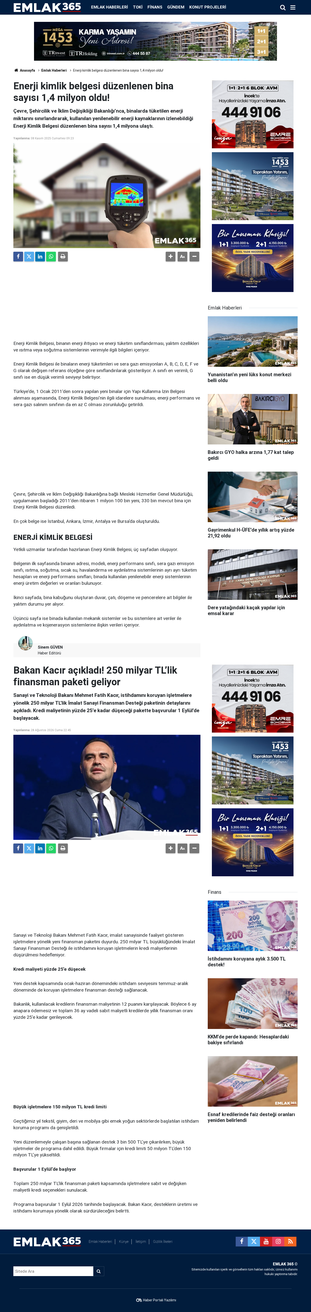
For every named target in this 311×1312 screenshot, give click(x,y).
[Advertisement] (106, 299)
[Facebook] (18, 256)
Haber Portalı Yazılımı (159, 1300)
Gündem (175, 7)
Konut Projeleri (207, 7)
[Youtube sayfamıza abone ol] (266, 1241)
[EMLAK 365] (47, 7)
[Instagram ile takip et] (278, 1241)
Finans (154, 7)
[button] (170, 256)
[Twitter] (29, 256)
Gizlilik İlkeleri (163, 1242)
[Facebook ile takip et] (242, 1241)
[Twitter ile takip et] (254, 1241)
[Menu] (292, 7)
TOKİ (138, 7)
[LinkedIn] (40, 256)
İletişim (141, 1242)
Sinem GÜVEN (50, 647)
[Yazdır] (63, 256)
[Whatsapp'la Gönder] (51, 256)
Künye (124, 1242)
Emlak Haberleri (109, 7)
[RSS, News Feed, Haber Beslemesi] (290, 1241)
